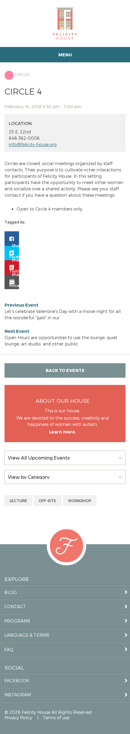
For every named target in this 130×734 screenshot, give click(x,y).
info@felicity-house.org (33, 144)
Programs (17, 620)
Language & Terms (26, 635)
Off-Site (47, 500)
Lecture (18, 500)
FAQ (8, 649)
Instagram (17, 694)
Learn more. (62, 431)
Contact (15, 606)
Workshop (79, 500)
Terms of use (56, 717)
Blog (10, 592)
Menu (65, 54)
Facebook (16, 680)
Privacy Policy (18, 717)
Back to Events (65, 370)
